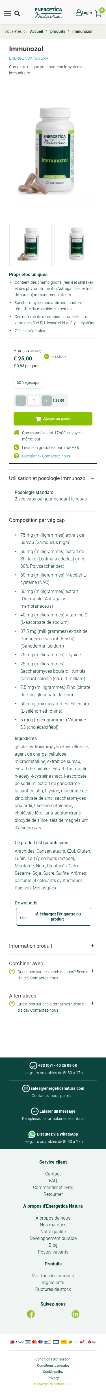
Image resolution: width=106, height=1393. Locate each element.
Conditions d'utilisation (53, 1359)
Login (87, 12)
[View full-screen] (53, 153)
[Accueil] (48, 12)
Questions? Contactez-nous (46, 456)
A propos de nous (53, 1218)
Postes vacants (53, 1252)
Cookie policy (53, 1372)
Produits (53, 1264)
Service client (53, 1162)
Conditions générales (53, 1366)
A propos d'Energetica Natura (53, 1206)
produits (57, 31)
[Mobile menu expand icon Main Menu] (7, 12)
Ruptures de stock (53, 1289)
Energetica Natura (28, 58)
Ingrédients (53, 1282)
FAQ (53, 1180)
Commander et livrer (53, 1187)
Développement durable (53, 1238)
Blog (53, 1245)
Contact (53, 1174)
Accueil (36, 31)
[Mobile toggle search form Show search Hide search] (17, 12)
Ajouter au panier (56, 418)
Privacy (53, 1378)
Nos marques (53, 1225)
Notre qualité (53, 1231)
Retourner (53, 1194)
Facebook (31, 1314)
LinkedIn (75, 1314)
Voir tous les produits (53, 1275)
